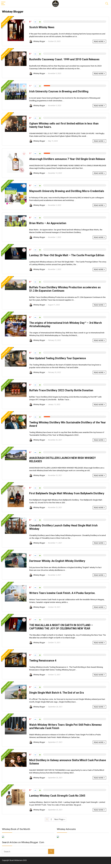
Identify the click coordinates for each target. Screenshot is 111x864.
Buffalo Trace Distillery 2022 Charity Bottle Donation (61, 390)
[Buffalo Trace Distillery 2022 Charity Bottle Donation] (16, 384)
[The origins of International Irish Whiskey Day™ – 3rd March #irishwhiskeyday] (16, 316)
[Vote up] (40, 22)
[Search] (107, 3)
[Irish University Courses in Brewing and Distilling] (16, 85)
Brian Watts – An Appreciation (47, 223)
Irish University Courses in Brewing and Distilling (58, 91)
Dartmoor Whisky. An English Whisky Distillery (57, 561)
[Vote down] (35, 22)
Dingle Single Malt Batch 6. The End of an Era (56, 692)
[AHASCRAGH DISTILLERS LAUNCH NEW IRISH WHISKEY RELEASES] (16, 451)
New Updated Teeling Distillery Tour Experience (57, 358)
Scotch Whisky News (41, 27)
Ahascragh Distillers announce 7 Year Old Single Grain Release (67, 159)
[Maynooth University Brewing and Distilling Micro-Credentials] (16, 184)
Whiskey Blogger (39, 41)
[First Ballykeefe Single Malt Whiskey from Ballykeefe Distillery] (16, 487)
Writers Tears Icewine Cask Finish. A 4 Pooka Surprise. (62, 593)
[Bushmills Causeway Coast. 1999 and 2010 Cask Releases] (16, 53)
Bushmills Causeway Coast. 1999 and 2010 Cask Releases (64, 59)
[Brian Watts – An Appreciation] (16, 216)
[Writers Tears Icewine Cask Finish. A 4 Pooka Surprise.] (16, 586)
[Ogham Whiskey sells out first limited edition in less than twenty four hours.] (16, 117)
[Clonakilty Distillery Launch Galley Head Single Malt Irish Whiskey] (16, 519)
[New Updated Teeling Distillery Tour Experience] (16, 351)
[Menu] (3, 3)
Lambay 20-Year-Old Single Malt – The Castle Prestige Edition (66, 255)
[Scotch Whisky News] (16, 20)
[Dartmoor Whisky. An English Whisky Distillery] (16, 554)
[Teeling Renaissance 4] (16, 654)
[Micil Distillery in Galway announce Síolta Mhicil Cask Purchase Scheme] (16, 753)
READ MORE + (99, 41)
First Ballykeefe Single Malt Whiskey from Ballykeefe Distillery (66, 493)
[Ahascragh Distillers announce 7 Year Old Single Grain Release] (15, 152)
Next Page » (59, 819)
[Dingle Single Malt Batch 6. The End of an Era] (16, 686)
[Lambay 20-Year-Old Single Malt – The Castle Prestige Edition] (16, 248)
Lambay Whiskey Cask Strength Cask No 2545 (57, 795)
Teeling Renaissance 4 (42, 660)
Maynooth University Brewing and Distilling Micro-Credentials (66, 191)
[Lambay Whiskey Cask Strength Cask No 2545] (16, 789)
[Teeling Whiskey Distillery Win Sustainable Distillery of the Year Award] (16, 416)
